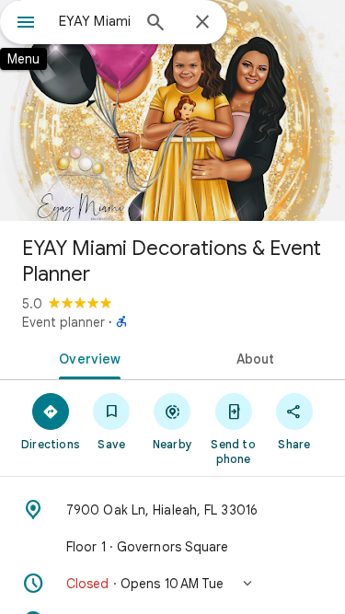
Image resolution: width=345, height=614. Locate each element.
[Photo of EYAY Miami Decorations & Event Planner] (172, 110)
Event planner (63, 322)
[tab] (86, 357)
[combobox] (94, 21)
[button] (172, 583)
